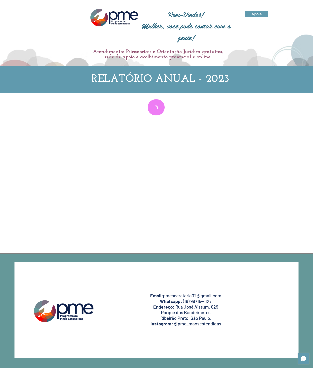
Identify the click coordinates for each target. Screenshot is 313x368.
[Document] (156, 107)
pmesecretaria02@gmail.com (192, 295)
